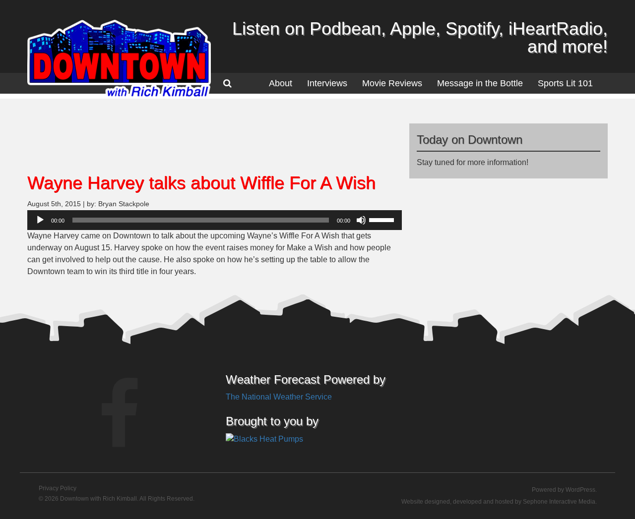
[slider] (383, 219)
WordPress (580, 489)
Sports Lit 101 (565, 83)
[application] (214, 220)
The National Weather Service (279, 397)
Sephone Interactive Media (559, 501)
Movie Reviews (392, 83)
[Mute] (361, 220)
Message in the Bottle (480, 83)
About (280, 83)
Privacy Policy (57, 488)
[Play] (40, 220)
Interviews (327, 83)
